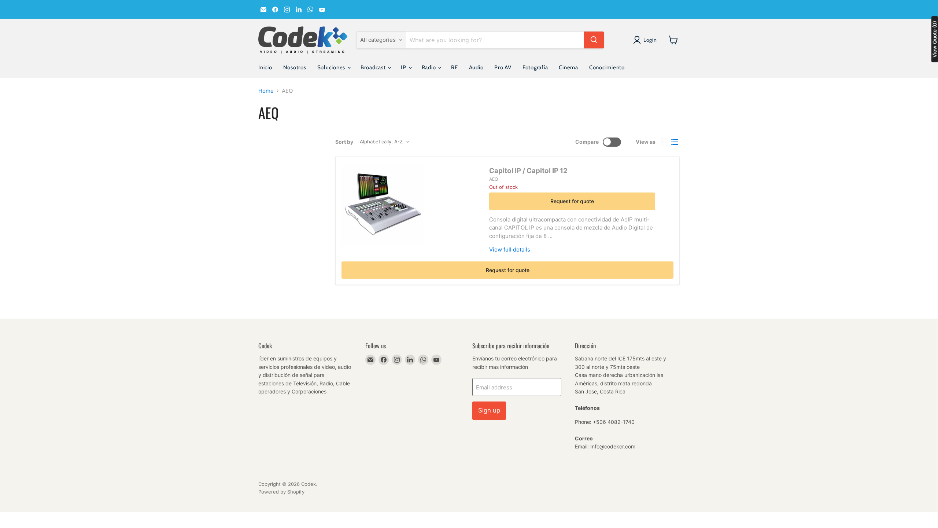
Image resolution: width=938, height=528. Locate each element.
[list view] (675, 142)
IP (404, 67)
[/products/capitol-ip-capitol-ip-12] (382, 204)
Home (266, 91)
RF (454, 67)
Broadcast (374, 67)
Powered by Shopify (281, 492)
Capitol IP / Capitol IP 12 (528, 170)
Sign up (489, 410)
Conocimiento (607, 67)
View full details (509, 249)
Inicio (265, 67)
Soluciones (332, 67)
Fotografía (535, 67)
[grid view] (665, 142)
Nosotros (294, 67)
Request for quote (572, 201)
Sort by (344, 142)
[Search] (594, 40)
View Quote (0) (934, 39)
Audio (476, 67)
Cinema (568, 67)
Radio (429, 67)
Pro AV (503, 67)
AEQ (493, 179)
